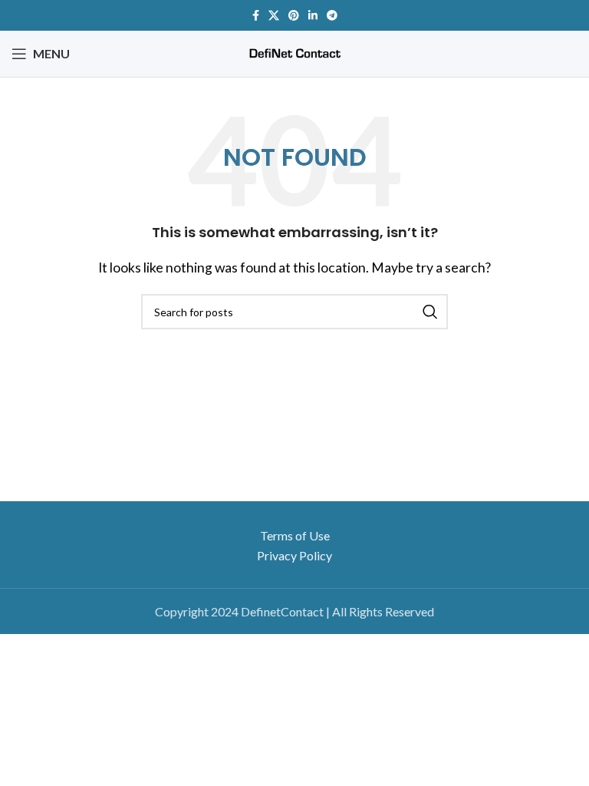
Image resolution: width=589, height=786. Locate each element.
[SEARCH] (430, 311)
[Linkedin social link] (313, 15)
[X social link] (274, 15)
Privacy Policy (294, 555)
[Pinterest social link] (294, 15)
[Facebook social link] (256, 15)
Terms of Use (295, 535)
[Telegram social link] (332, 15)
